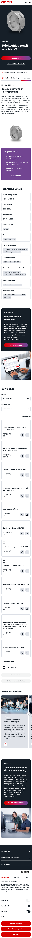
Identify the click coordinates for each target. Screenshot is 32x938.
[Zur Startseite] (6, 2)
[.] (5, 744)
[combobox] (16, 398)
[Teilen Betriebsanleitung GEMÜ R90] (22, 533)
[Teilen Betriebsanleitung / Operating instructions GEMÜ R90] (22, 456)
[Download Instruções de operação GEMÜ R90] (27, 552)
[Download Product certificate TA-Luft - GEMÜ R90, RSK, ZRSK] (27, 496)
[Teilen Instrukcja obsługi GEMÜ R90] (22, 571)
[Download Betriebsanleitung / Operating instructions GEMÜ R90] (27, 456)
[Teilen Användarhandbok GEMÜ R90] (22, 653)
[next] (29, 714)
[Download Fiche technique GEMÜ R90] (27, 608)
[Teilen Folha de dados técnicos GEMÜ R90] (22, 590)
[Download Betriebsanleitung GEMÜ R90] (27, 533)
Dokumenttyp (5, 404)
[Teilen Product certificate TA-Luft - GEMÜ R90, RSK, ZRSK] (22, 496)
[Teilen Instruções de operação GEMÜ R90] (22, 552)
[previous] (3, 714)
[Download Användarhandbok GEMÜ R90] (27, 653)
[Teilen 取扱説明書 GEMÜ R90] (22, 514)
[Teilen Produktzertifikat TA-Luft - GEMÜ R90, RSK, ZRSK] (22, 435)
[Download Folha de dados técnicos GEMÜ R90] (27, 590)
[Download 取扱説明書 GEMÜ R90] (27, 514)
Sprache (4, 394)
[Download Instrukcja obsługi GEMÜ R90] (27, 571)
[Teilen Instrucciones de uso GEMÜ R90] (22, 475)
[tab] (15, 78)
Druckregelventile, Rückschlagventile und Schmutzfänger (16, 72)
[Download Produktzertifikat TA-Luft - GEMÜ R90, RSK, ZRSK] (27, 435)
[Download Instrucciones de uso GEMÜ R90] (27, 475)
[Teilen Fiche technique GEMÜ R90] (22, 608)
